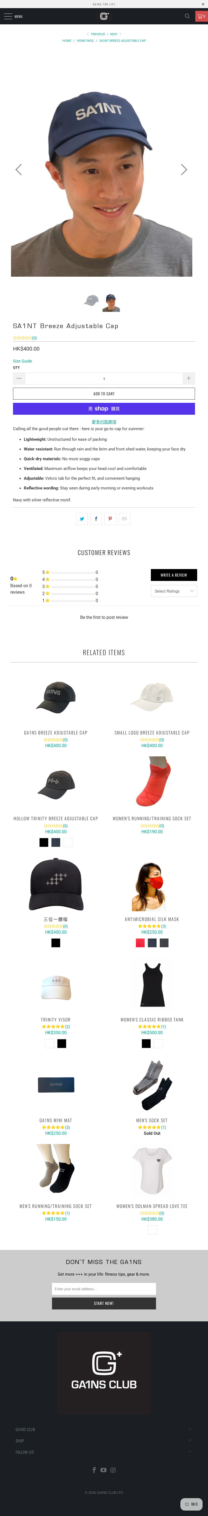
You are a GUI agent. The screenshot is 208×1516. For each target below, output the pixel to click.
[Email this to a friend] (124, 519)
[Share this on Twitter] (82, 519)
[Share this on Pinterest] (110, 519)
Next (114, 34)
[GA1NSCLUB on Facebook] (94, 1471)
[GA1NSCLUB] (104, 16)
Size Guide (22, 361)
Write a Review (174, 575)
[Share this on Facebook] (96, 519)
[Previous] (20, 170)
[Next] (183, 170)
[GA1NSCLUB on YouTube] (104, 1471)
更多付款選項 (104, 422)
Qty (16, 367)
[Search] (189, 16)
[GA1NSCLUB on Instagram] (113, 1471)
